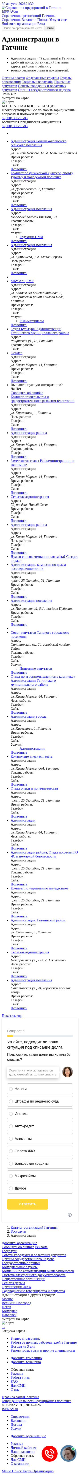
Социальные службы (37, 82)
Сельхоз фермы (13, 1283)
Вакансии (29, 20)
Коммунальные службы (20, 1267)
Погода (42, 20)
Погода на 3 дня (23, 1346)
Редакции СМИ (31, 237)
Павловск (9, 1315)
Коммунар (9, 1311)
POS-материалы (32, 321)
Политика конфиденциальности (20, 1399)
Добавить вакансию (26, 1362)
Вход (41, 24)
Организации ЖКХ (16, 1287)
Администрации (32, 748)
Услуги (54, 20)
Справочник (11, 20)
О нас (15, 1389)
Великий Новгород (16, 1303)
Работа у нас (20, 1377)
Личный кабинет (23, 1447)
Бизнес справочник (25, 1338)
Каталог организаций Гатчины (34, 1227)
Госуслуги (18, 1231)
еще (64, 20)
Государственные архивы (21, 1263)
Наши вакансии (23, 1451)
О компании (20, 1463)
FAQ (14, 1381)
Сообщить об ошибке (18, 1247)
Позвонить (19, 169)
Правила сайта (13, 1397)
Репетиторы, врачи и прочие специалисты (43, 1350)
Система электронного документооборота (34, 1275)
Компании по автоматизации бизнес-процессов (38, 1271)
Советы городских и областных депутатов (34, 1255)
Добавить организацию (19, 24)
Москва (7, 1299)
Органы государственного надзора (44, 90)
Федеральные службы (42, 78)
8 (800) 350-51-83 (15, 118)
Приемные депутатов (36, 668)
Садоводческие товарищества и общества (33, 1291)
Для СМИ (18, 1385)
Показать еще (12, 1016)
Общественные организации (23, 1279)
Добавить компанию (26, 1358)
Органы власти (13, 78)
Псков (6, 1307)
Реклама (41, 1247)
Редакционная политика (52, 1401)
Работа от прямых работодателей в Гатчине (44, 1342)
